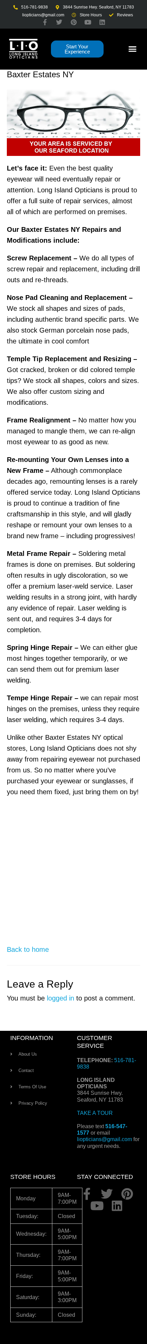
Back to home (28, 949)
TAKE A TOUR (95, 1113)
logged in (60, 998)
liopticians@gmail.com (104, 1139)
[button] (132, 49)
